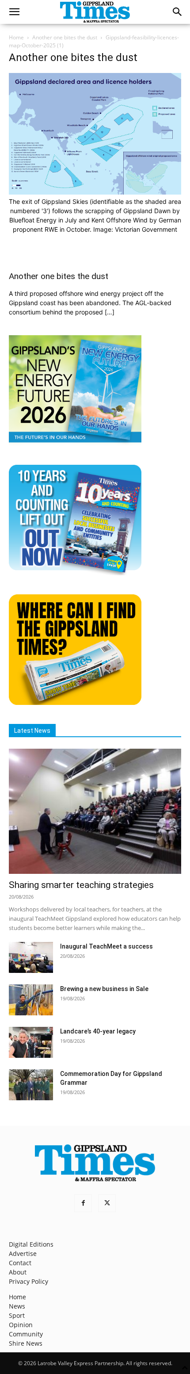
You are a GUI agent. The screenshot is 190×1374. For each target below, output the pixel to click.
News (17, 1306)
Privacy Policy (28, 1281)
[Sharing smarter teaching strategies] (95, 811)
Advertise (23, 1253)
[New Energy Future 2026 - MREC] (75, 443)
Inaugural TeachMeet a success (106, 946)
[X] (107, 1203)
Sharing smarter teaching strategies (81, 885)
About (18, 1272)
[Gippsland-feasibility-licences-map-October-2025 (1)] (95, 192)
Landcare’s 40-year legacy (98, 1031)
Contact (20, 1263)
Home (16, 37)
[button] (14, 12)
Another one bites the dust (64, 37)
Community (26, 1334)
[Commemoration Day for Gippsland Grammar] (31, 1084)
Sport (17, 1315)
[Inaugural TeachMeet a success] (31, 957)
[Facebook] (83, 1203)
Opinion (21, 1324)
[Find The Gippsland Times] (75, 702)
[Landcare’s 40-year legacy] (31, 1042)
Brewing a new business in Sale (104, 988)
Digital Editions (31, 1244)
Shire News (25, 1343)
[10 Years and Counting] (75, 573)
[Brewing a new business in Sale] (31, 999)
